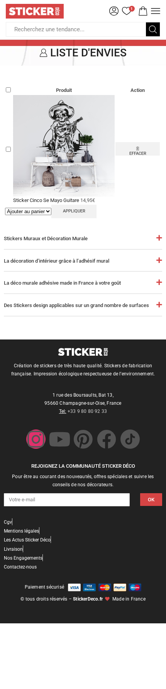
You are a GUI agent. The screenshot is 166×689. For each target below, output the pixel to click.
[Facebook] (106, 439)
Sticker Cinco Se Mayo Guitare (46, 200)
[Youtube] (59, 439)
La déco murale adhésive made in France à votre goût (62, 283)
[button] (142, 11)
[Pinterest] (83, 439)
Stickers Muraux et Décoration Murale (46, 238)
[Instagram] (36, 439)
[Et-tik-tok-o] (130, 439)
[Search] (153, 29)
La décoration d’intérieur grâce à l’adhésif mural (56, 261)
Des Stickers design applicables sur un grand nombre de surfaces (76, 305)
